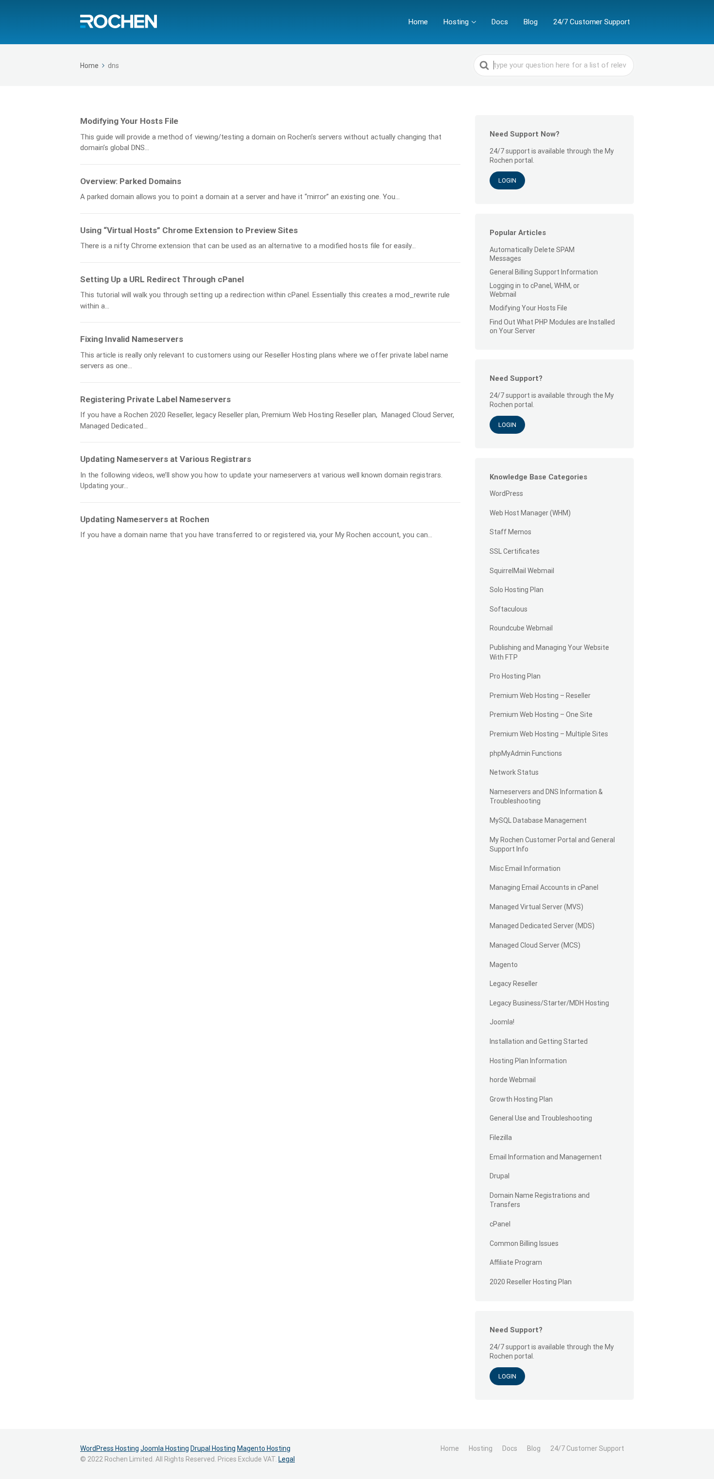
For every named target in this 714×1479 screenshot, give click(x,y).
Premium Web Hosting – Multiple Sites (549, 734)
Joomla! (502, 1022)
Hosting (456, 21)
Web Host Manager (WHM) (530, 513)
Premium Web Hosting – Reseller (540, 695)
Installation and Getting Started (539, 1041)
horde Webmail (513, 1080)
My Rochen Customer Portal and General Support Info (552, 844)
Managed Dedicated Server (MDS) (542, 926)
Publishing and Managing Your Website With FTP (549, 652)
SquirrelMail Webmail (522, 571)
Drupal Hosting (213, 1448)
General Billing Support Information (544, 272)
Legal (286, 1459)
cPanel (500, 1224)
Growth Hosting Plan (521, 1099)
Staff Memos (510, 532)
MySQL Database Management (538, 820)
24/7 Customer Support (591, 21)
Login (507, 180)
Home (418, 21)
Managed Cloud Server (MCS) (535, 945)
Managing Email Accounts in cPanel (544, 887)
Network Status (514, 772)
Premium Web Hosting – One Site (541, 714)
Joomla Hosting (164, 1448)
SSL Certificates (515, 551)
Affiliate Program (516, 1262)
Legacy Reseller (514, 983)
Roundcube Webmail (521, 628)
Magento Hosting (263, 1448)
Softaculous (508, 609)
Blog (531, 21)
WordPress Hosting (109, 1448)
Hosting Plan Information (528, 1061)
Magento (504, 965)
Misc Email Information (525, 868)
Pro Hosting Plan (515, 676)
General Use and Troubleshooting (541, 1118)
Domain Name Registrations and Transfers (540, 1200)
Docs (500, 21)
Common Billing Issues (524, 1243)
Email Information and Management (546, 1157)
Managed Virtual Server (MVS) (536, 907)
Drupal (500, 1176)
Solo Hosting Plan (517, 590)
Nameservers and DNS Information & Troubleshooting (546, 796)
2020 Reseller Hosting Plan (531, 1282)
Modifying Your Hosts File (528, 308)
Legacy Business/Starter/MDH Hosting (549, 1003)
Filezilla (501, 1137)
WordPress (506, 493)
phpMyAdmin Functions (526, 753)
